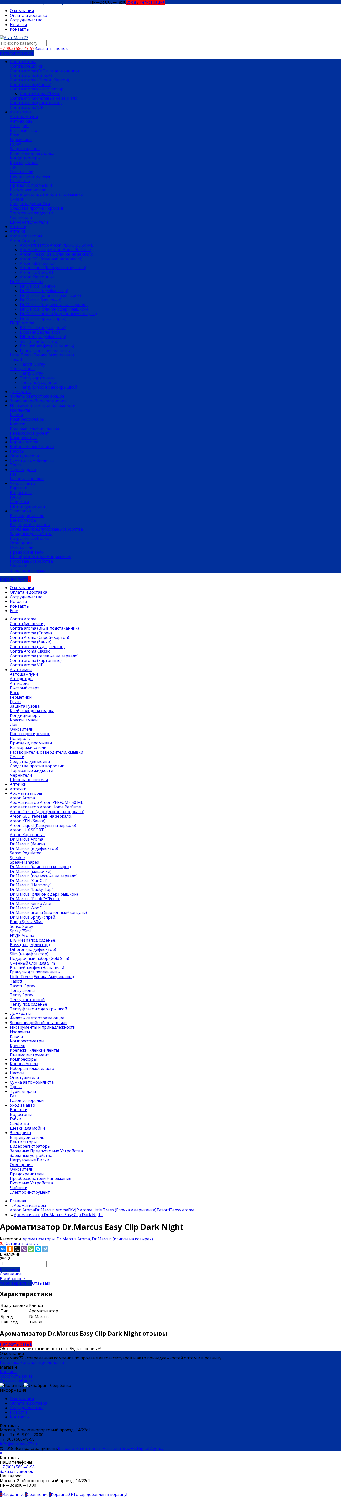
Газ (13, 474)
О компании (22, 10)
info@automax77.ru (18, 1444)
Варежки (18, 488)
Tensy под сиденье (38, 382)
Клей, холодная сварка (32, 153)
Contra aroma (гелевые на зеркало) (44, 98)
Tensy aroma (22, 368)
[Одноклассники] (10, 1249)
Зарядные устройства (31, 533)
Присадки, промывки (31, 185)
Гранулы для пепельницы (45, 350)
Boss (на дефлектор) (40, 332)
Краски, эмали (24, 162)
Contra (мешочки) (27, 66)
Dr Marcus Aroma (26, 281)
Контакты (19, 29)
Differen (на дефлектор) (43, 336)
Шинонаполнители (29, 222)
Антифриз (19, 125)
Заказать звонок (51, 48)
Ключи (16, 414)
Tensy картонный (37, 378)
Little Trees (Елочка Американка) (42, 355)
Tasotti (16, 359)
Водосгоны (21, 492)
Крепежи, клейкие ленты (34, 428)
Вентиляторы (23, 520)
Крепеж (17, 424)
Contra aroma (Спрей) (31, 75)
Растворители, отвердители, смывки (46, 194)
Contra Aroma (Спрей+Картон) (39, 80)
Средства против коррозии (37, 208)
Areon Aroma (22, 240)
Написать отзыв (16, 1344)
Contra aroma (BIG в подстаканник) (44, 71)
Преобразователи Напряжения (40, 556)
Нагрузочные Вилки (29, 538)
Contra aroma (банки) (30, 84)
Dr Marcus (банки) (37, 286)
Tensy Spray (31, 373)
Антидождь (21, 121)
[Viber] (24, 1249)
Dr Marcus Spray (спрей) (43, 318)
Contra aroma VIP (26, 107)
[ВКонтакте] (3, 1249)
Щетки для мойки (27, 506)
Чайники (18, 566)
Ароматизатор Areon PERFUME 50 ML (56, 245)
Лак (13, 167)
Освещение (21, 543)
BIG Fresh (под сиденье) (43, 327)
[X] (17, 1249)
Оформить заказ (16, 1376)
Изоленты (20, 410)
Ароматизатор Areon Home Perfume (55, 249)
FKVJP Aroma (22, 323)
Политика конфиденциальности (32, 1362)
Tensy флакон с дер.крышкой (48, 387)
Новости (18, 24)
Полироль (20, 180)
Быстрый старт (24, 130)
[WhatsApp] (31, 1249)
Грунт (15, 144)
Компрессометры (27, 419)
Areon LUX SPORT (37, 272)
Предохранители (27, 552)
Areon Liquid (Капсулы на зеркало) (53, 267)
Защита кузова (25, 148)
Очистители (21, 171)
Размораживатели (28, 190)
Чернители (21, 217)
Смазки (17, 199)
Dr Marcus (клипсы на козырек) (50, 295)
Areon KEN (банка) (37, 263)
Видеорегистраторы (30, 524)
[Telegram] (45, 1249)
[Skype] (38, 1249)
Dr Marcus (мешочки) (40, 300)
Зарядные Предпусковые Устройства (46, 529)
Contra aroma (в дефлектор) (37, 89)
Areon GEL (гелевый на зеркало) (51, 259)
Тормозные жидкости (31, 213)
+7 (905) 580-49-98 (17, 1467)
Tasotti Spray (32, 364)
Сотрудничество (26, 20)
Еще (14, 610)
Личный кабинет (16, 1381)
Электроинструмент (30, 570)
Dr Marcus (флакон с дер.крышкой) (54, 309)
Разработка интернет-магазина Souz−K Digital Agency (111, 1448)
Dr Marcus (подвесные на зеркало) (54, 304)
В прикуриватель (27, 515)
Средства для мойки (30, 203)
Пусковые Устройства (31, 561)
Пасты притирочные (30, 176)
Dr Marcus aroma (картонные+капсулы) (58, 313)
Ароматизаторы (39, 1239)
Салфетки (19, 501)
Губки (15, 497)
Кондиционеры (25, 158)
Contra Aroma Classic (40, 93)
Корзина (8, 1371)
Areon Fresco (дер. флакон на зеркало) (57, 254)
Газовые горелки (27, 478)
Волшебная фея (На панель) (47, 346)
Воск (14, 135)
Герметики (21, 139)
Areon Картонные (37, 277)
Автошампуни (24, 116)
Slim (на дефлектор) (39, 341)
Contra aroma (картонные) (36, 102)
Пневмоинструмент (29, 433)
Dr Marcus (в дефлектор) (44, 290)
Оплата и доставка (28, 15)
